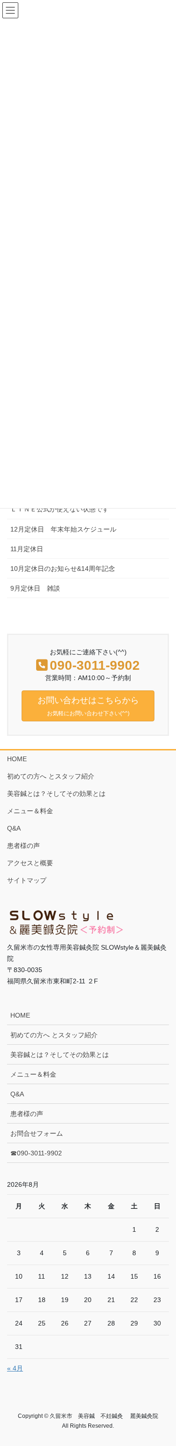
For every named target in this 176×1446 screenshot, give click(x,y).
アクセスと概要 (30, 863)
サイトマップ (26, 880)
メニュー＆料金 (30, 811)
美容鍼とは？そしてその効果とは (56, 793)
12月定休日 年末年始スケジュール (63, 529)
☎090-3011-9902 (36, 1153)
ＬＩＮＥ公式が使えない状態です (59, 509)
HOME (17, 759)
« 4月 (15, 1368)
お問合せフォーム (36, 1133)
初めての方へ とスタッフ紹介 (50, 776)
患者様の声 (23, 845)
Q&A (14, 828)
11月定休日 (26, 549)
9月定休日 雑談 (35, 588)
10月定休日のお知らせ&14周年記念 (62, 568)
